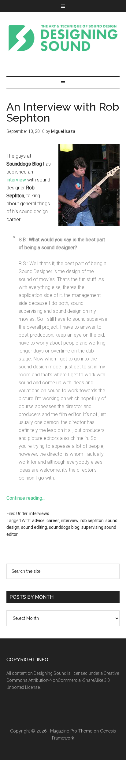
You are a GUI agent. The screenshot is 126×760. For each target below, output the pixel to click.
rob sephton (92, 520)
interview (16, 180)
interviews (39, 513)
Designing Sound (63, 38)
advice (38, 520)
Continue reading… (25, 498)
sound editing (34, 527)
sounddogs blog (64, 527)
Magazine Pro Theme (71, 731)
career (52, 520)
